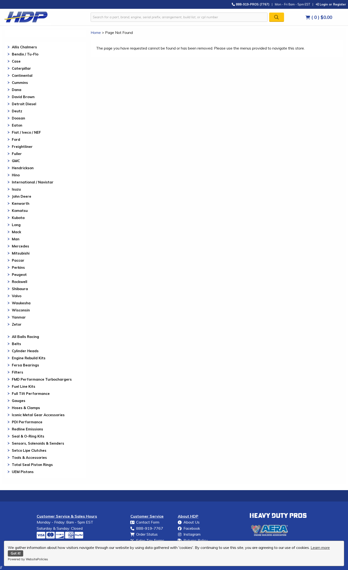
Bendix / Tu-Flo (25, 54)
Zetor (17, 324)
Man (15, 239)
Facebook (191, 528)
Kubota (18, 217)
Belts (16, 344)
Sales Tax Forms (150, 540)
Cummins (20, 82)
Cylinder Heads (25, 351)
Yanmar (19, 317)
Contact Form (147, 522)
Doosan (18, 118)
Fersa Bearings (25, 365)
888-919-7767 (149, 528)
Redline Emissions (27, 429)
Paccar (18, 260)
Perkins (18, 267)
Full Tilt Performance (31, 393)
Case (16, 61)
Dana (16, 89)
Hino (16, 175)
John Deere (21, 196)
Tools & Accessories (29, 457)
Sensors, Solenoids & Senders (38, 443)
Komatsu (20, 210)
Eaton (17, 125)
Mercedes (20, 246)
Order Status (147, 534)
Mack (16, 232)
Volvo (16, 296)
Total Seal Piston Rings (32, 464)
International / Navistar (33, 182)
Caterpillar (21, 68)
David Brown (23, 97)
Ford (16, 139)
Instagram (192, 534)
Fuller (17, 153)
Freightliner (22, 146)
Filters (17, 372)
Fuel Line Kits (23, 386)
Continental (22, 75)
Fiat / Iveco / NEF (26, 132)
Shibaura (20, 289)
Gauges (18, 400)
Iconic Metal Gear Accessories (38, 415)
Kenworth (20, 203)
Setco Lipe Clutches (29, 450)
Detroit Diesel (24, 104)
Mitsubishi (21, 253)
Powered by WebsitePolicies (28, 559)
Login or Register (332, 4)
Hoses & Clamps (26, 408)
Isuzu (16, 189)
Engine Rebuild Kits (28, 358)
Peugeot (19, 274)
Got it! (16, 553)
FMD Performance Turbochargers (42, 379)
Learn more (320, 547)
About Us (191, 522)
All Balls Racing (25, 336)
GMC (16, 161)
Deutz (17, 111)
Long (16, 225)
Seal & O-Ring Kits (28, 436)
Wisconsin (21, 310)
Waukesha (21, 303)
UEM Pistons (23, 472)
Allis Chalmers (24, 47)
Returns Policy (195, 540)
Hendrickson (23, 168)
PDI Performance (27, 422)
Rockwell (19, 281)
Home (96, 32)
